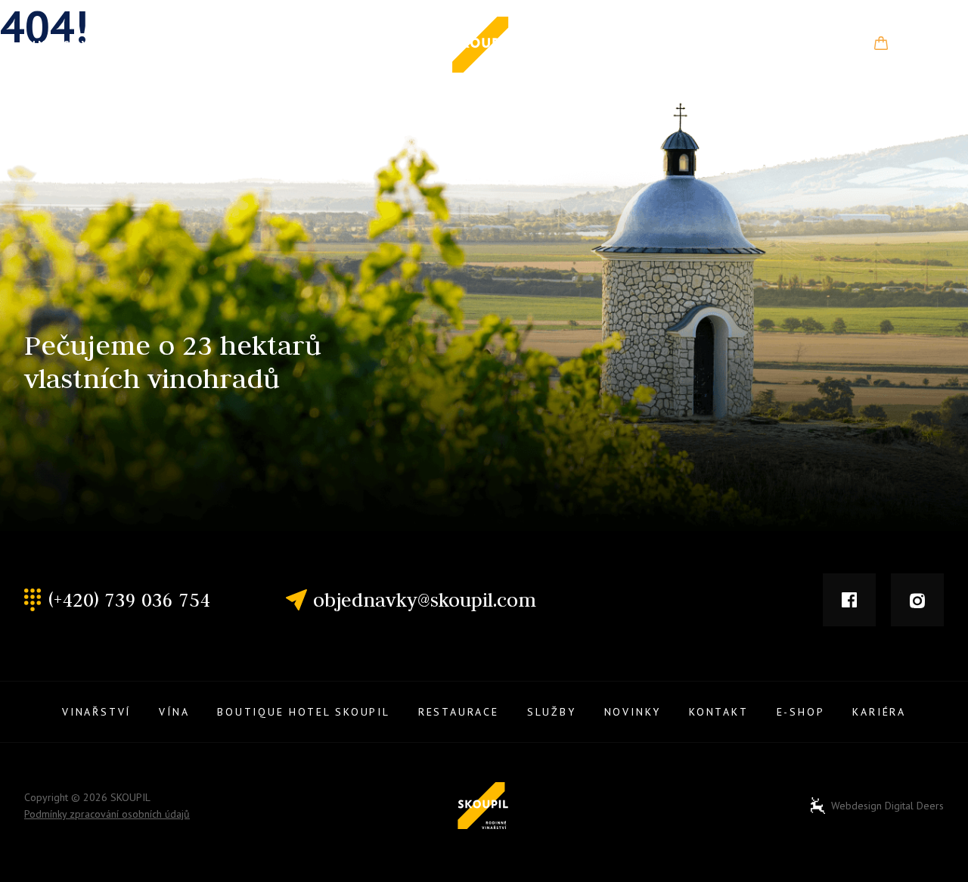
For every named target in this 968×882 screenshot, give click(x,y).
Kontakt (799, 44)
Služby (591, 46)
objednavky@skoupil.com (424, 600)
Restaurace (367, 44)
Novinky (696, 44)
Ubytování (245, 46)
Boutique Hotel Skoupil (303, 712)
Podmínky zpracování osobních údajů (107, 814)
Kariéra (879, 712)
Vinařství (59, 44)
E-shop (919, 44)
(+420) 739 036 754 (129, 600)
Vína (147, 44)
